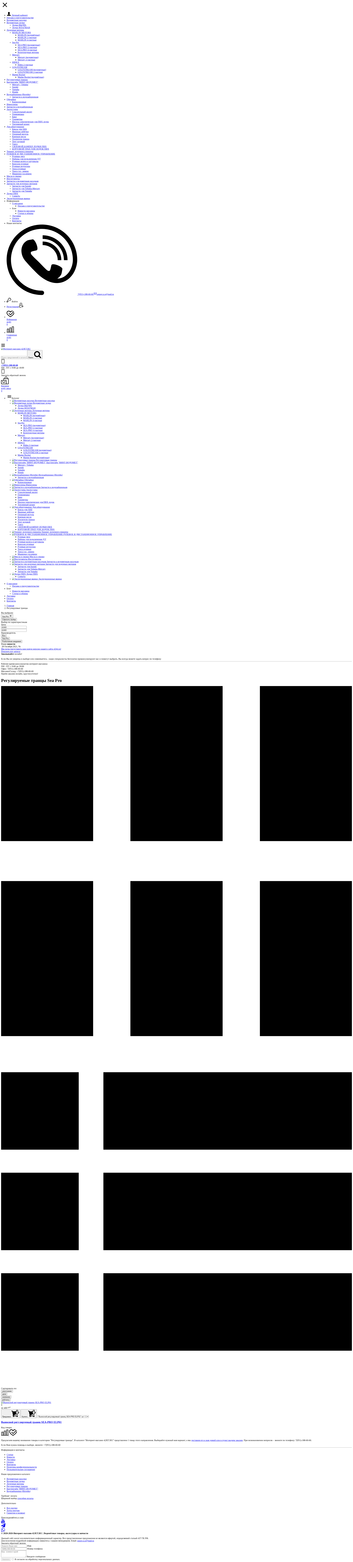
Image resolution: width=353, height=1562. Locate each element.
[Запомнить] (13, 1435)
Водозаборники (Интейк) (18, 1491)
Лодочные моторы (15, 1484)
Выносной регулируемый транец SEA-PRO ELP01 (31, 1422)
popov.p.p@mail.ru (85, 1541)
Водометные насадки (17, 1479)
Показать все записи (10, 651)
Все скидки (12, 1508)
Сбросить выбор (9, 619)
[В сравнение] (5, 1435)
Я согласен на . (37, 1559)
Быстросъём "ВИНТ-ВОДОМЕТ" (22, 1489)
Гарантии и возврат (16, 1513)
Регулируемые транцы (17, 1486)
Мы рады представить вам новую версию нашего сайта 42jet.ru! (31, 649)
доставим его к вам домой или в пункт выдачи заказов (217, 1440)
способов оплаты (25, 1498)
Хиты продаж (13, 1510)
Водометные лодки (16, 1481)
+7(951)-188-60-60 (9, 365)
